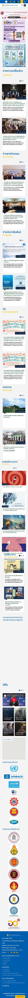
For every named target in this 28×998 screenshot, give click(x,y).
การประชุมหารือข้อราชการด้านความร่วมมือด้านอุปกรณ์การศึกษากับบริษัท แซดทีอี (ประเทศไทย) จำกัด (13, 217)
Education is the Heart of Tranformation (7, 734)
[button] (10, 17)
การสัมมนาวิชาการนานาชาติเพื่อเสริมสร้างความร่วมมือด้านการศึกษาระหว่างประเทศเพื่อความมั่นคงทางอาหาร (14, 138)
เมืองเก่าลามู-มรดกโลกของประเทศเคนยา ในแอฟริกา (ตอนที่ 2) (14, 447)
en (24, 1)
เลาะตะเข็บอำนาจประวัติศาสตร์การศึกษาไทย (14, 576)
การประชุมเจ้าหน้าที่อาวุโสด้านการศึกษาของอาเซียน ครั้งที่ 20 (20, 734)
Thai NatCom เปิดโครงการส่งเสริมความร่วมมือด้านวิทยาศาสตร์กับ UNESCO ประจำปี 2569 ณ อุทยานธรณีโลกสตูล (14, 183)
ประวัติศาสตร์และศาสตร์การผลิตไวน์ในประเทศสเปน (14, 416)
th (21, 1)
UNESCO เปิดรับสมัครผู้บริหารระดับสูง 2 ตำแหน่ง (14, 261)
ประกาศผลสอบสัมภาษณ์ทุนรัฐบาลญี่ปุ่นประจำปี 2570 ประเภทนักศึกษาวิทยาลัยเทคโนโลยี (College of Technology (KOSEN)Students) (14, 338)
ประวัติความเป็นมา (7, 958)
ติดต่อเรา (5, 964)
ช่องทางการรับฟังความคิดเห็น (9, 981)
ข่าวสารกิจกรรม (6, 960)
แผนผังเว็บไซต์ (6, 969)
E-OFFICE (5, 962)
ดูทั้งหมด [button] (15, 468)
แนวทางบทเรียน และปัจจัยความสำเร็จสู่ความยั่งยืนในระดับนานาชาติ (13, 603)
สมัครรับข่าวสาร (20, 997)
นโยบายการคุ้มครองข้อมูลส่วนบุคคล (11, 973)
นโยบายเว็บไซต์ (6, 971)
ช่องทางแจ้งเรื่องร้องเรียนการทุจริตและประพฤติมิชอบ (14, 983)
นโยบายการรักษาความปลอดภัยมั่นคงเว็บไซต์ (12, 975)
